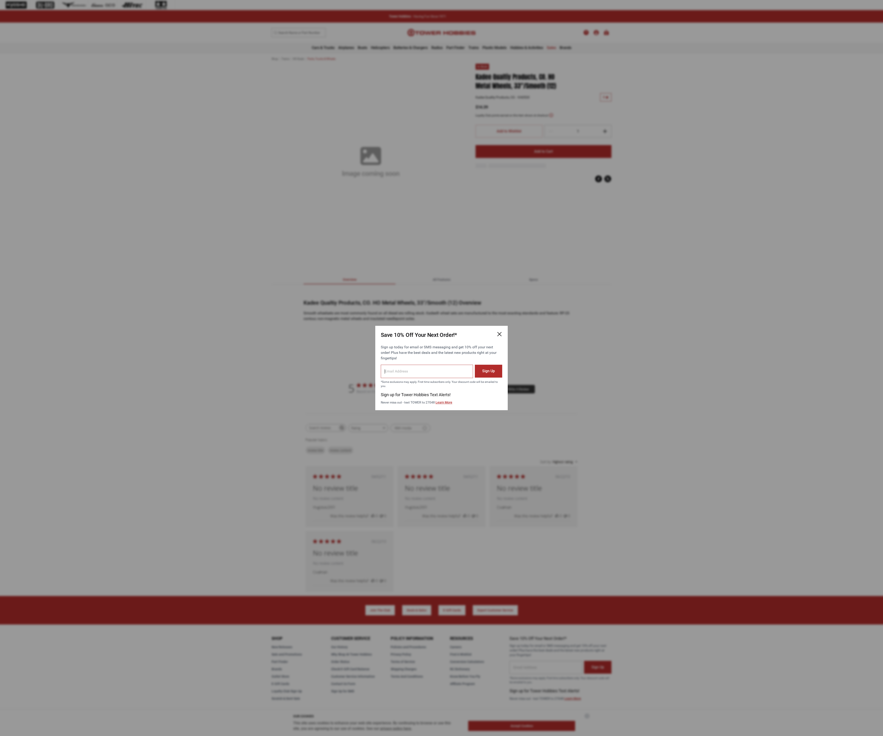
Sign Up (488, 371)
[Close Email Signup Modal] (499, 334)
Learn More (444, 402)
